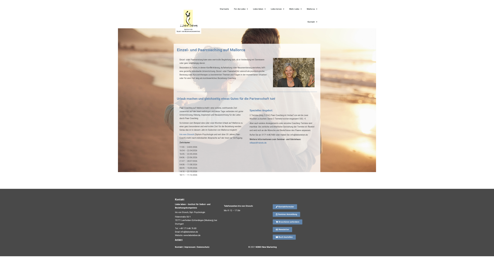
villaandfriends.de (258, 143)
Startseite (224, 9)
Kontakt (311, 22)
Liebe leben (258, 9)
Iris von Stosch (186, 134)
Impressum (189, 247)
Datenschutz (203, 247)
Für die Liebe (239, 9)
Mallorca (311, 9)
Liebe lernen (276, 9)
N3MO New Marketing (266, 247)
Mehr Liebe (294, 9)
